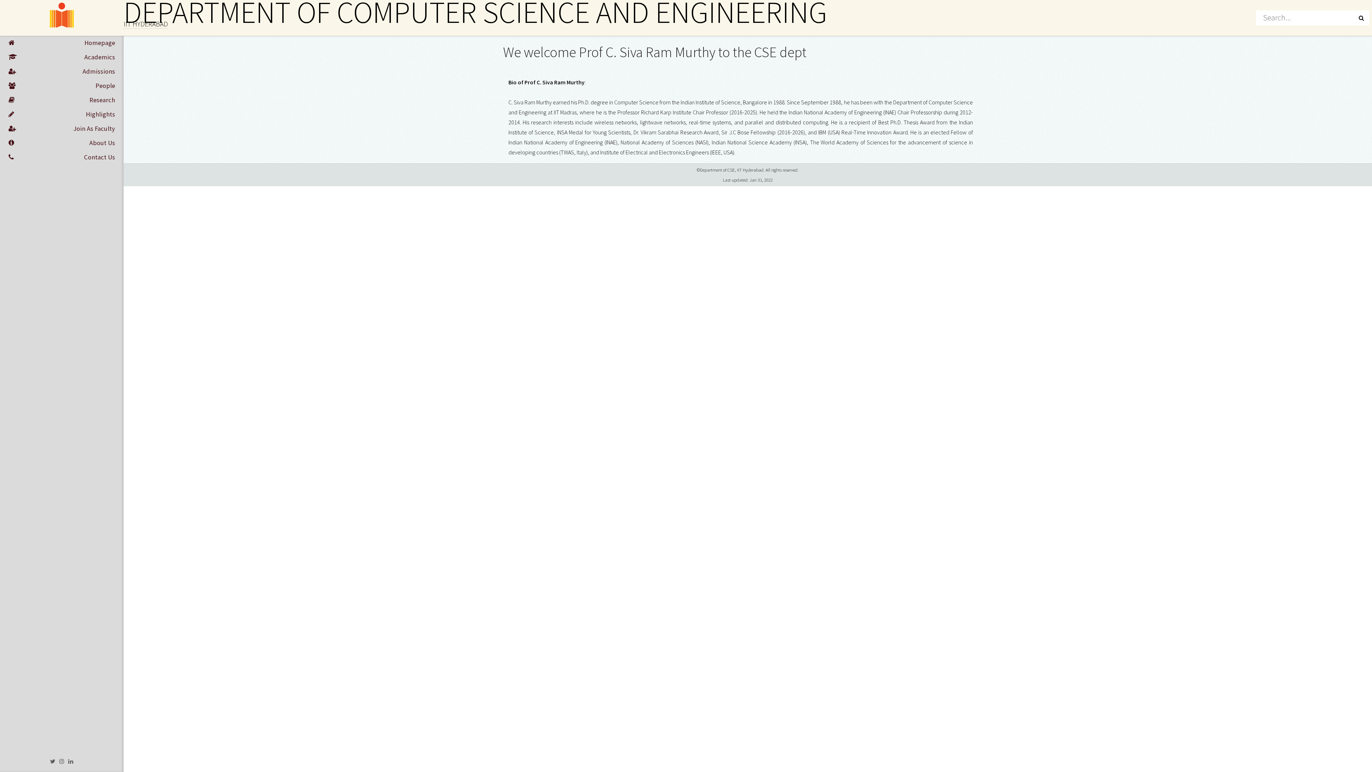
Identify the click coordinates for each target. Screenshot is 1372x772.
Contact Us (99, 157)
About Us (102, 143)
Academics (99, 57)
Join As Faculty (94, 128)
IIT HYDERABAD (146, 24)
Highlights (100, 114)
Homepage (99, 43)
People (105, 85)
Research (102, 100)
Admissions (99, 71)
